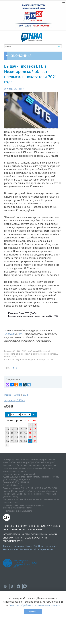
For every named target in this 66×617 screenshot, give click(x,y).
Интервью (26, 537)
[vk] (6, 588)
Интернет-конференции (34, 534)
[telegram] (19, 588)
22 (30, 437)
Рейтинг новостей (13, 541)
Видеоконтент (11, 537)
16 (35, 433)
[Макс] (25, 588)
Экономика (21, 526)
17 (7, 437)
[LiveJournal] (25, 384)
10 (7, 433)
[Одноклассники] (16, 384)
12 (16, 433)
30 (35, 441)
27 (21, 441)
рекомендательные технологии (17, 507)
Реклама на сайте (29, 549)
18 (12, 437)
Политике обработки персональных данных (34, 605)
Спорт (6, 529)
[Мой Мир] (20, 384)
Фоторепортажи (12, 534)
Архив (17, 394)
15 (30, 433)
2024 (25, 394)
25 (12, 441)
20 (21, 437)
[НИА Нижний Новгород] (31, 41)
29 (30, 441)
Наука (39, 529)
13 (21, 433)
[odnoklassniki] (13, 588)
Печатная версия (47, 545)
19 (16, 437)
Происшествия (19, 529)
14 (25, 433)
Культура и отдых (50, 526)
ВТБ (15, 367)
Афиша (31, 529)
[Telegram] (29, 384)
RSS (35, 545)
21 (25, 437)
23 (35, 437)
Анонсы (53, 534)
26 (16, 441)
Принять (33, 611)
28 (25, 441)
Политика (8, 526)
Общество (34, 526)
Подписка (18, 545)
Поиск (28, 545)
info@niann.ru (16, 485)
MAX (19, 334)
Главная (7, 394)
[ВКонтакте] (12, 384)
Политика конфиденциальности (17, 510)
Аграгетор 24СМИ (14, 400)
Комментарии (39, 537)
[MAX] (7, 384)
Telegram (9, 334)
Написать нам (10, 549)
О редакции (46, 549)
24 (7, 441)
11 (12, 433)
